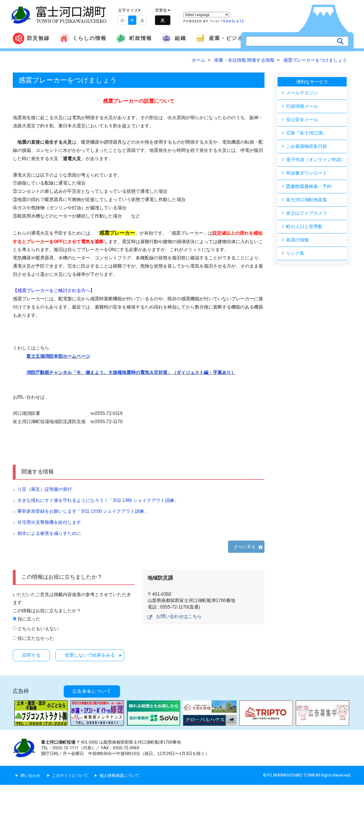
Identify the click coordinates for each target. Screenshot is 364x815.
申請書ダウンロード (306, 173)
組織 (180, 38)
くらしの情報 (90, 38)
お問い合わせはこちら (179, 616)
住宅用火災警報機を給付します (49, 522)
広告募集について (92, 691)
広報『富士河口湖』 (306, 133)
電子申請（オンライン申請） (315, 159)
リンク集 (295, 253)
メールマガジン (302, 92)
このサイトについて (70, 775)
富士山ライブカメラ (306, 213)
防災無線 (38, 38)
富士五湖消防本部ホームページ (58, 356)
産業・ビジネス (229, 38)
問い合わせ (30, 775)
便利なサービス (312, 81)
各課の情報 (297, 239)
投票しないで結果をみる (90, 655)
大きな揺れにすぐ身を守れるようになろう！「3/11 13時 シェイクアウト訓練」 (98, 500)
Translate (232, 21)
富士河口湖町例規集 (306, 199)
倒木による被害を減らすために (49, 533)
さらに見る (245, 546)
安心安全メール (302, 119)
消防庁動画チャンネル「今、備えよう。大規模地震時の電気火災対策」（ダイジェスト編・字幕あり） (131, 372)
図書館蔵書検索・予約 (309, 186)
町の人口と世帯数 (304, 226)
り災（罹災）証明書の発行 (44, 489)
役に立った (29, 619)
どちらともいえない (38, 628)
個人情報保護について (119, 775)
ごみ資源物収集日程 (306, 146)
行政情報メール (302, 106)
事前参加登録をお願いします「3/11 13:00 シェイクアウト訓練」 (82, 511)
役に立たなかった (36, 638)
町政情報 (140, 38)
